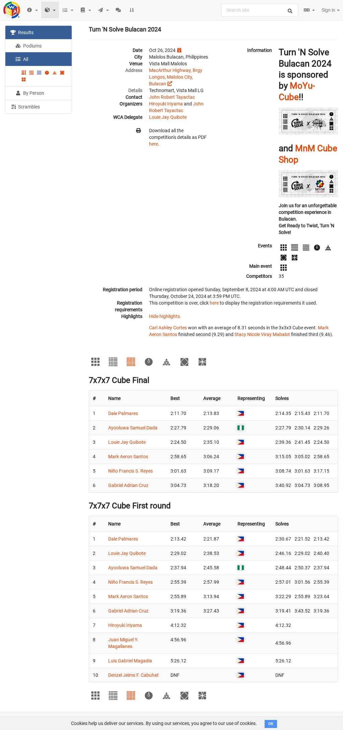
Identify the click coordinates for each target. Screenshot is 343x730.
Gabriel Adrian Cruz (128, 485)
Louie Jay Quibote (168, 117)
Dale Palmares (123, 413)
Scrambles (28, 106)
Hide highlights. (165, 316)
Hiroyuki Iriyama (166, 103)
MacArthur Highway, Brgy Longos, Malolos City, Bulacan (175, 77)
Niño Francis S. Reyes (130, 471)
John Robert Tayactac (172, 97)
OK (270, 724)
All (25, 59)
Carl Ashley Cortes (168, 327)
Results (25, 32)
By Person (33, 93)
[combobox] (259, 10)
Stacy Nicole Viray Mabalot (262, 334)
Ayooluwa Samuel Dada (132, 427)
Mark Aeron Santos (128, 456)
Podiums (32, 46)
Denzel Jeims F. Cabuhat (133, 675)
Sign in (329, 10)
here (153, 144)
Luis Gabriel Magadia (130, 660)
